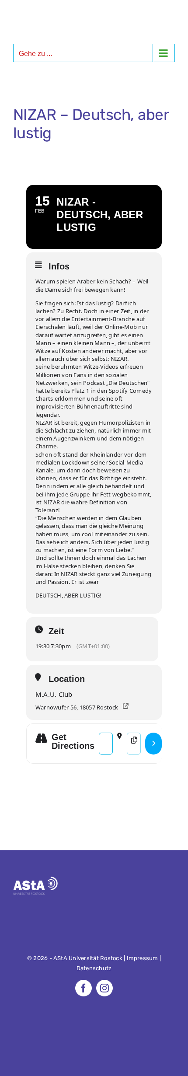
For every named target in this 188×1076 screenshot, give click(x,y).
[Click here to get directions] (153, 744)
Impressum (142, 958)
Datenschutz (94, 968)
